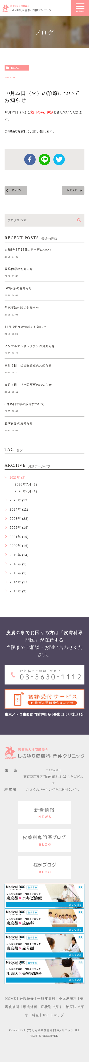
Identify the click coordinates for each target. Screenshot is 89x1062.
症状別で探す (52, 1007)
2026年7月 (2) (26, 484)
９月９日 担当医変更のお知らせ (28, 365)
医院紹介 (26, 998)
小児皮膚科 (68, 998)
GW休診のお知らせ (18, 288)
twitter (59, 159)
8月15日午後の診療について (24, 404)
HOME (66, 52)
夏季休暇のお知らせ (19, 269)
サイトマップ (53, 1015)
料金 (35, 1015)
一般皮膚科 (46, 998)
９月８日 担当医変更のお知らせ (28, 384)
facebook (30, 159)
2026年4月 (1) (26, 491)
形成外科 (30, 1007)
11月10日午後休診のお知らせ (25, 327)
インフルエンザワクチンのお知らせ (30, 346)
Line (44, 159)
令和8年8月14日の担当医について (28, 249)
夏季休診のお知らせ (19, 423)
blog (15, 67)
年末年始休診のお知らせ (22, 307)
